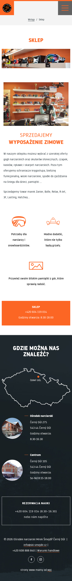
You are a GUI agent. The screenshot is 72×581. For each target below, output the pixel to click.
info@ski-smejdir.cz (35, 545)
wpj (49, 570)
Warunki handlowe (48, 550)
